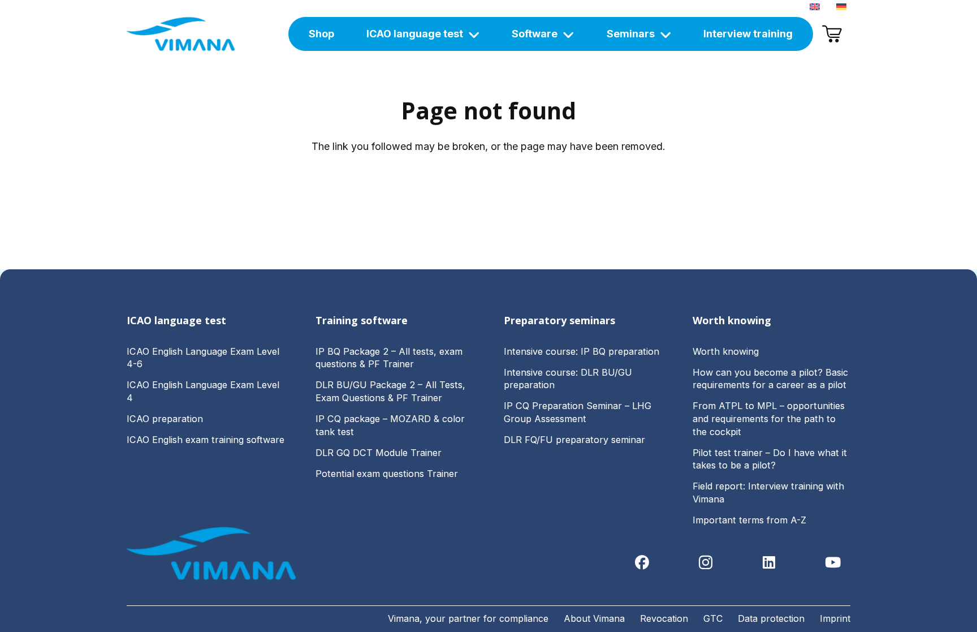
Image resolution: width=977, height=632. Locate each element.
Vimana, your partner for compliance (468, 618)
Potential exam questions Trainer (386, 473)
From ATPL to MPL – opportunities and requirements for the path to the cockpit (769, 418)
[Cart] (831, 34)
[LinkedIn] (769, 563)
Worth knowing (726, 351)
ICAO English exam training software (205, 439)
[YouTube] (833, 563)
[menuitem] (817, 6)
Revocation (664, 618)
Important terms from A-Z (749, 520)
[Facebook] (642, 563)
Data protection (771, 618)
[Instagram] (706, 563)
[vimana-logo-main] (181, 34)
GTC (713, 618)
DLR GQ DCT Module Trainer (378, 452)
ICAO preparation (165, 418)
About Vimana (594, 618)
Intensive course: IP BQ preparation (581, 351)
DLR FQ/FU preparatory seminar (574, 439)
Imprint (835, 618)
